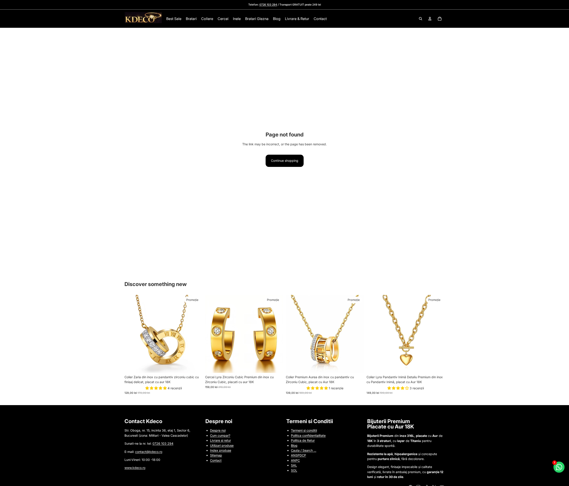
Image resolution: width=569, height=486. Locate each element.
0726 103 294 (162, 443)
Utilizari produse (222, 445)
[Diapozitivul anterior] (131, 334)
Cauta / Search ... (303, 450)
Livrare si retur (220, 440)
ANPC (295, 460)
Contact (216, 460)
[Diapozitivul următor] (195, 334)
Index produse (220, 450)
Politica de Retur (303, 440)
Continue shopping (284, 160)
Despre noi (218, 430)
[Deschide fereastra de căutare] (420, 19)
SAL (294, 465)
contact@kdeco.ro (148, 452)
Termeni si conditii (304, 430)
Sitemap (216, 455)
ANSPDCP (298, 455)
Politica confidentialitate (308, 435)
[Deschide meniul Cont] (430, 19)
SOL (294, 470)
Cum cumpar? (220, 435)
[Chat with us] (559, 467)
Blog (294, 445)
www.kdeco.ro (134, 468)
